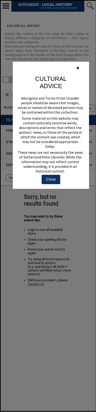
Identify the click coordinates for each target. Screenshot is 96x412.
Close (51, 179)
